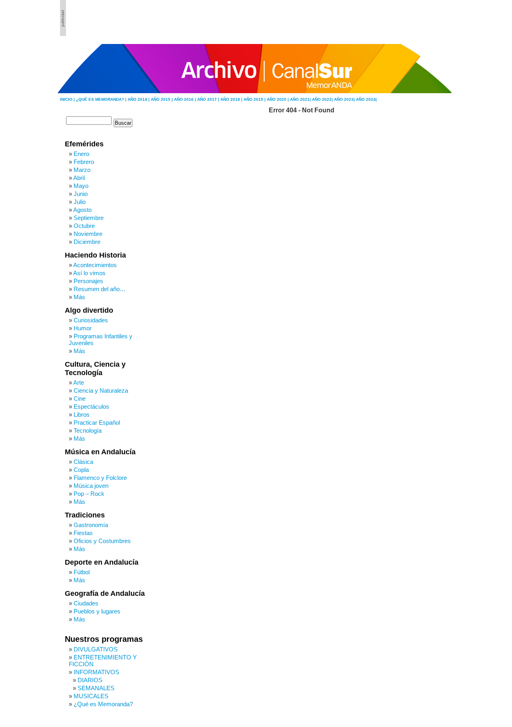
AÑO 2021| (301, 99)
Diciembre (87, 241)
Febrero (84, 161)
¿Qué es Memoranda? (103, 704)
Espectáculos (91, 406)
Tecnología (88, 430)
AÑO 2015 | (162, 99)
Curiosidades (91, 320)
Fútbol (82, 572)
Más (79, 297)
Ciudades (86, 603)
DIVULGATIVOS (96, 649)
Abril (79, 177)
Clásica (83, 461)
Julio (80, 201)
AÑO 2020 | (278, 99)
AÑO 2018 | (232, 99)
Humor (83, 328)
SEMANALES (96, 688)
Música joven (91, 485)
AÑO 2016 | (185, 99)
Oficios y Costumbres (102, 540)
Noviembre (88, 233)
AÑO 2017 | (208, 99)
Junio (81, 193)
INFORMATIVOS (96, 672)
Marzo (82, 169)
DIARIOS (90, 680)
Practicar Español (97, 422)
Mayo (81, 185)
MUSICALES (91, 696)
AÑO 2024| (366, 99)
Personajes (88, 281)
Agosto (82, 209)
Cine (80, 398)
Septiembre (89, 217)
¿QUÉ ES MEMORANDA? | (102, 99)
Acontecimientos (95, 265)
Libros (82, 414)
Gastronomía (91, 524)
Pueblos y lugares (97, 611)
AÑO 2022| (323, 99)
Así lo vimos (89, 273)
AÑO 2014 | (139, 99)
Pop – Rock (89, 493)
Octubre (84, 225)
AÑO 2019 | (255, 99)
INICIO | (68, 99)
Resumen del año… (100, 289)
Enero (81, 153)
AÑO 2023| (345, 99)
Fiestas (83, 532)
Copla (81, 469)
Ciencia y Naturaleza (101, 390)
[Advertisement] (408, 18)
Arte (78, 382)
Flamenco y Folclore (100, 477)
